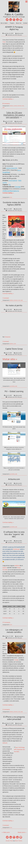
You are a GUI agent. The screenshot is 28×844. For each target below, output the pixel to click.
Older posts (6, 832)
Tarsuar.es (7, 337)
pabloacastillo (20, 33)
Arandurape (16, 549)
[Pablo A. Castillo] (14, 12)
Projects (12, 23)
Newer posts (21, 832)
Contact (25, 23)
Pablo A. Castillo (14, 14)
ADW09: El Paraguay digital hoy (14, 28)
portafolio (12, 386)
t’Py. (9, 184)
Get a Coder (4, 23)
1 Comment (6, 298)
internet (19, 105)
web (4, 107)
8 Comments (6, 103)
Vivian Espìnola (13, 180)
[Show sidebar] (26, 2)
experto (5, 567)
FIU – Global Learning (14, 391)
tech (23, 105)
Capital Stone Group (14, 349)
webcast (5, 743)
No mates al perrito (14, 305)
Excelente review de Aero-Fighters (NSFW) (14, 203)
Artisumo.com (14, 479)
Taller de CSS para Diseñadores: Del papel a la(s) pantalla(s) (14, 114)
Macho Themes (18, 840)
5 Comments (6, 709)
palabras (17, 565)
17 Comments (6, 622)
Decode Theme (9, 840)
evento (15, 105)
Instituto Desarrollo (11, 168)
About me (18, 23)
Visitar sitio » (10, 359)
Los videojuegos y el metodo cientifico (14, 631)
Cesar (4, 42)
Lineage (16, 660)
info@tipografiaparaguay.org (11, 191)
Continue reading (8, 99)
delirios (11, 105)
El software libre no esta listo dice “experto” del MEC (14, 534)
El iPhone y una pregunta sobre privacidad (14, 718)
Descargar (18, 186)
